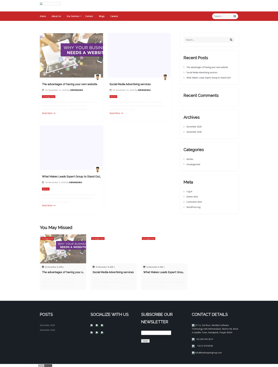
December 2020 (194, 126)
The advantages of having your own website (69, 84)
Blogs (102, 16)
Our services (73, 16)
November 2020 (194, 131)
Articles (113, 97)
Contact (89, 16)
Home (43, 16)
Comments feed (194, 201)
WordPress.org (193, 207)
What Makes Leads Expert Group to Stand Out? (71, 176)
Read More (47, 113)
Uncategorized (48, 97)
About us (56, 16)
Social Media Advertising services (130, 84)
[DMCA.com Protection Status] (45, 365)
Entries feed (192, 196)
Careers (114, 16)
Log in (189, 191)
